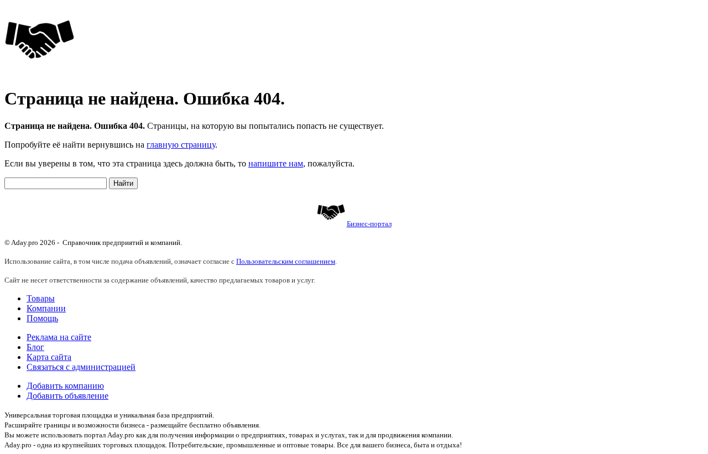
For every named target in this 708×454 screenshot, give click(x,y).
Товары (41, 298)
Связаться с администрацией (81, 367)
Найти (123, 183)
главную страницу (181, 144)
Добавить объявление (67, 395)
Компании (46, 308)
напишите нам (275, 163)
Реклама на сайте (59, 337)
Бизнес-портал (369, 224)
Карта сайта (49, 357)
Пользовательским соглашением (285, 261)
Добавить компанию (65, 385)
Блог (35, 347)
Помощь (42, 318)
